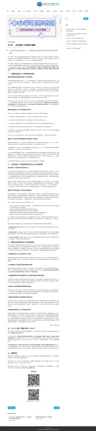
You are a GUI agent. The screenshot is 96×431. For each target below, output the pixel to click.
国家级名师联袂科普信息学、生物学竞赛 (43, 417)
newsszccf (21, 47)
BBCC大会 (74, 11)
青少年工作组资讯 (27, 11)
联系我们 (86, 11)
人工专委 (35, 11)
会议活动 (19, 11)
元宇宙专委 (55, 11)
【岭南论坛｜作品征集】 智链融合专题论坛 (75, 38)
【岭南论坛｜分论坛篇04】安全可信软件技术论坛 (76, 41)
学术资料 (80, 11)
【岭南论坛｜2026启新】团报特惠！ (73, 48)
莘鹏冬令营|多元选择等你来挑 (28, 367)
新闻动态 (13, 11)
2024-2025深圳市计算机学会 (43, 429)
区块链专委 (41, 11)
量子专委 (61, 11)
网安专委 (48, 11)
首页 (8, 11)
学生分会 (67, 11)
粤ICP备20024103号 (54, 429)
